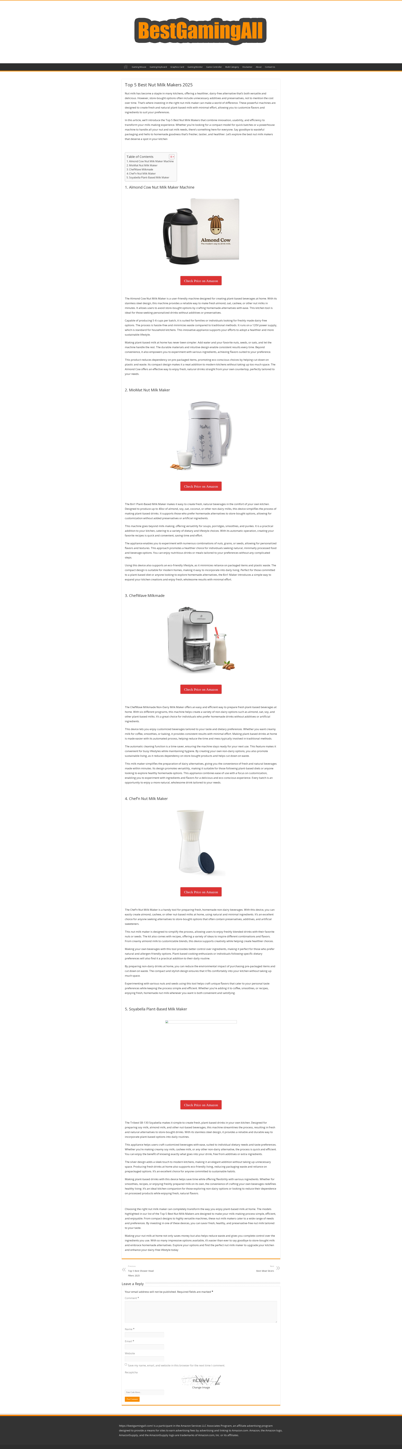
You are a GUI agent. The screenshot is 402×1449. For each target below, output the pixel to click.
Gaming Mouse (139, 66)
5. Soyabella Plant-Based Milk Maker (148, 177)
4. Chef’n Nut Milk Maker (141, 173)
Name (129, 1329)
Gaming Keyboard (158, 66)
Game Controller (214, 66)
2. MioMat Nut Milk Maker (142, 165)
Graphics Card (177, 66)
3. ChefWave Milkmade (140, 169)
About (258, 66)
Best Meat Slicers (265, 1268)
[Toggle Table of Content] (170, 156)
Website (130, 1353)
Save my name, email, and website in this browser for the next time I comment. (176, 1365)
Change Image (201, 1387)
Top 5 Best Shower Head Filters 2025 (141, 1271)
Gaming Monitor (195, 66)
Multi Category (232, 66)
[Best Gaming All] (201, 30)
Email (129, 1341)
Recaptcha (131, 1372)
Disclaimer (247, 66)
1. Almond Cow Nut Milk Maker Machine (150, 161)
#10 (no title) (126, 66)
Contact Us (270, 66)
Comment (132, 1298)
